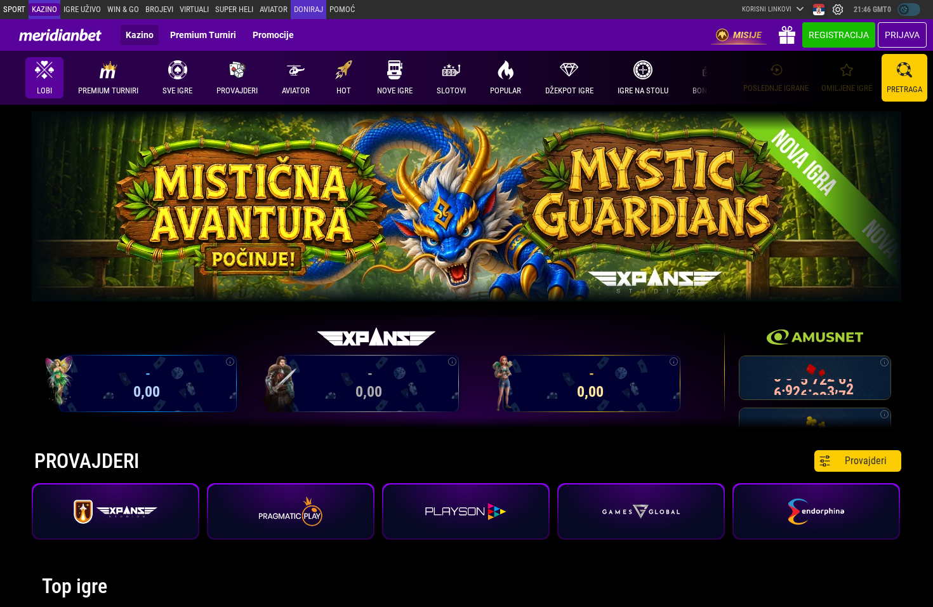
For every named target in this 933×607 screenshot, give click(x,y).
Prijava (902, 35)
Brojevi (159, 9)
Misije (747, 35)
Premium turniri (203, 35)
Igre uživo (82, 9)
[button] (237, 77)
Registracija (839, 35)
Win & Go (123, 9)
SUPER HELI (234, 9)
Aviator (274, 9)
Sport (14, 9)
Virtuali (194, 9)
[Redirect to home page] (60, 35)
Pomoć (342, 9)
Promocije (273, 35)
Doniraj (308, 9)
